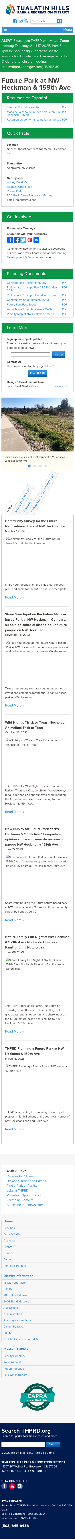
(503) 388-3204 (36, 1514)
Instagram (20, 1486)
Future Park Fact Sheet (21, 304)
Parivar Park (14, 191)
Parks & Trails (11, 1234)
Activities (9, 1240)
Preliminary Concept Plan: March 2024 (31, 295)
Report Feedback (14, 1369)
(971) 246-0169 (29, 1518)
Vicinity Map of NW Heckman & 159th (30, 314)
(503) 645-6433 (11, 1471)
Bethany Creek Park (19, 187)
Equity (7, 1333)
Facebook (4, 1486)
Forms (7, 1259)
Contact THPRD (15, 1349)
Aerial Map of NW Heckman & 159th (29, 309)
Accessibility (11, 1308)
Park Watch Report (15, 1375)
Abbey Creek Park (18, 182)
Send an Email (12, 1362)
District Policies (13, 1326)
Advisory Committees (17, 1320)
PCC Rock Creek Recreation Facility (29, 195)
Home (8, 1221)
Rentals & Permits (14, 1266)
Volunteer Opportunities (24, 1195)
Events (7, 1247)
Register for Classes (21, 1176)
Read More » (14, 597)
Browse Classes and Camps (26, 1181)
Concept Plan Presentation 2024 (27, 283)
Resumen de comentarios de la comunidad (34, 119)
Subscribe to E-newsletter (25, 1205)
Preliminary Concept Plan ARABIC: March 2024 (33, 289)
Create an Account (20, 1200)
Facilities (9, 1228)
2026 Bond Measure (16, 1295)
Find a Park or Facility (22, 1186)
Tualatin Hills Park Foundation (22, 1339)
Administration (12, 1314)
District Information (18, 1276)
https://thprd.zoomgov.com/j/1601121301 (30, 67)
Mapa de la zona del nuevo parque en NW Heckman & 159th (33, 113)
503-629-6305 (61, 386)
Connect (8, 1253)
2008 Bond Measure (16, 1301)
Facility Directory (14, 1356)
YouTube (12, 1486)
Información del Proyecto (23, 107)
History (7, 1289)
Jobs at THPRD (17, 1190)
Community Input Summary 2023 (28, 300)
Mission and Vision (15, 1282)
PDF (64, 107)
